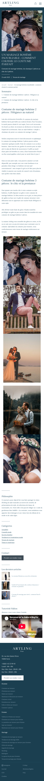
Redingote (5, 753)
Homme (4, 684)
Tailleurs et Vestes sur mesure (11, 717)
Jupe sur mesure (7, 725)
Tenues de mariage (8, 540)
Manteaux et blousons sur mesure (12, 697)
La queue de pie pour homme (11, 756)
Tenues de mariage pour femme (11, 759)
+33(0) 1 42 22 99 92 (8, 664)
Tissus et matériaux (8, 542)
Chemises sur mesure (8, 691)
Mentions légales (28, 769)
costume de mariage (31, 119)
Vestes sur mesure (7, 694)
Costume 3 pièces (7, 708)
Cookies (4, 776)
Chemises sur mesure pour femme (12, 719)
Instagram (7, 765)
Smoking (4, 751)
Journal (10, 85)
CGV (3, 773)
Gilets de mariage (7, 745)
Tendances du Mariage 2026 (10, 740)
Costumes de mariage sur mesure (12, 737)
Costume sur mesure (8, 688)
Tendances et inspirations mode (12, 537)
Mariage (4, 732)
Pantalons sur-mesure (9, 702)
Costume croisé (6, 699)
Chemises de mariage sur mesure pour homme (16, 742)
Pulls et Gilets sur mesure (10, 705)
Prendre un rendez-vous (12, 558)
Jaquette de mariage (8, 748)
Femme (4, 712)
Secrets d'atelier (7, 535)
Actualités (5, 530)
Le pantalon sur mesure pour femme (13, 722)
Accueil (4, 85)
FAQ (24, 773)
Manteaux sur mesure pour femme (12, 728)
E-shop (25, 765)
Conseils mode (6, 532)
